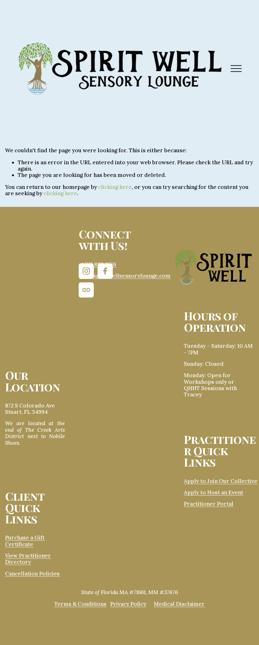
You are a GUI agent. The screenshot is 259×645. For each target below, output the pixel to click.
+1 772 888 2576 (97, 264)
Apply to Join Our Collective (220, 481)
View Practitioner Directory (28, 558)
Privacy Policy (128, 604)
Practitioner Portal (208, 504)
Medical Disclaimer (179, 604)
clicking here (115, 187)
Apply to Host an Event (213, 492)
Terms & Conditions (80, 604)
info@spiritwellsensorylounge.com (125, 276)
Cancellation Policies (32, 573)
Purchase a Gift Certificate (25, 540)
